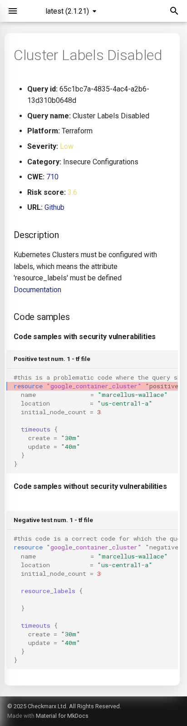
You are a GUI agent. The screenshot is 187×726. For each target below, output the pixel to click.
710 (52, 177)
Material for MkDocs (62, 715)
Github (54, 207)
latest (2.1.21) (67, 11)
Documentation (37, 289)
